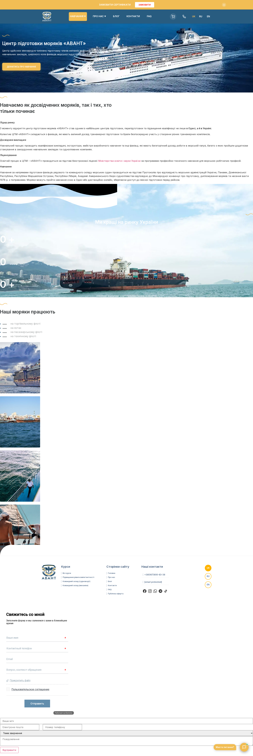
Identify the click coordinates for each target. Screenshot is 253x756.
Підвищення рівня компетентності (78, 577)
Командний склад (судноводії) (76, 581)
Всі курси (67, 573)
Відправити (9, 750)
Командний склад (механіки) (75, 585)
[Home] (47, 16)
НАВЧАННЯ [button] (78, 16)
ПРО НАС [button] (99, 16)
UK (208, 568)
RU (200, 16)
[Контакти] (184, 16)
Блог (110, 581)
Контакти (112, 585)
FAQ (149, 16)
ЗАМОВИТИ (145, 5)
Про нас (111, 577)
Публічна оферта (115, 594)
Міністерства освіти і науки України (119, 160)
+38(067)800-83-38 (154, 575)
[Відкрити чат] (244, 747)
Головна (111, 573)
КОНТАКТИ (133, 16)
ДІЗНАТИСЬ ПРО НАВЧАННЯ (21, 66)
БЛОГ (116, 16)
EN (208, 16)
